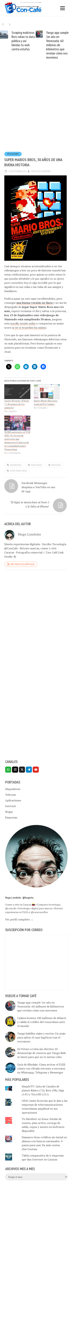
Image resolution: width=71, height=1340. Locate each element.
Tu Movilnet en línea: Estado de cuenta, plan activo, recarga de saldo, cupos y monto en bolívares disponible (43, 1125)
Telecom (10, 795)
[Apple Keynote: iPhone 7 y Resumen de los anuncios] (17, 391)
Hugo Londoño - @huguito (19, 897)
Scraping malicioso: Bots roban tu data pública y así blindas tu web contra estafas (19, 40)
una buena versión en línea (34, 303)
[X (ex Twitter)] (22, 770)
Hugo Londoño (43, 171)
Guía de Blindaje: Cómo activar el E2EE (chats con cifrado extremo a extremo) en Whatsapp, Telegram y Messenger (41, 1068)
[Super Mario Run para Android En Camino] (47, 391)
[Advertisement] (35, 110)
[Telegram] (29, 770)
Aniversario (16, 465)
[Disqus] (35, 620)
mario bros (36, 465)
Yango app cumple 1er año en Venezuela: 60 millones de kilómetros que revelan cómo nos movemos (53, 44)
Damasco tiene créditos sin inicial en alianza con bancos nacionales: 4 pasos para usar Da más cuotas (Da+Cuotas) (44, 1143)
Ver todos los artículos (22, 564)
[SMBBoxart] (35, 218)
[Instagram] (15, 770)
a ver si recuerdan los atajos (29, 327)
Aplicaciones (13, 153)
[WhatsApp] (8, 770)
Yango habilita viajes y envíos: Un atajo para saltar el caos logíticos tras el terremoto (41, 1037)
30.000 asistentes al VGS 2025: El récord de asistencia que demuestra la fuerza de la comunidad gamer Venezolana (17, 440)
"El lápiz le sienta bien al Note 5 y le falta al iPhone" (29, 504)
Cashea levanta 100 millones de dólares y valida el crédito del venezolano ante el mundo (41, 1022)
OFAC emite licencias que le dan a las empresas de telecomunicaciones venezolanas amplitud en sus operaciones (44, 1106)
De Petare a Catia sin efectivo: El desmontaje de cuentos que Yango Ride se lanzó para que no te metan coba (41, 1053)
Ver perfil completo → (19, 919)
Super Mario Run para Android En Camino (45, 402)
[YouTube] (36, 770)
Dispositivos (12, 789)
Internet (10, 806)
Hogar (9, 812)
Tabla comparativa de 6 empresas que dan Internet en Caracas (43, 1157)
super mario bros (18, 470)
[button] (10, 24)
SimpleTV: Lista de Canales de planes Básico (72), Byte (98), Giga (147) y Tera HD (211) (43, 1090)
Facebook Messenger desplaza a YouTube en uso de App (38, 487)
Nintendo (56, 465)
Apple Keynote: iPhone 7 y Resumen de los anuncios (16, 404)
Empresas (11, 817)
